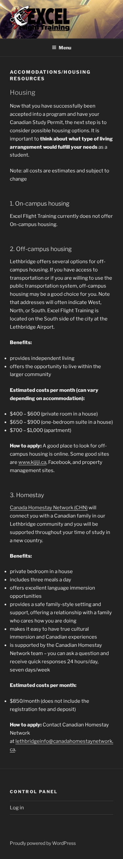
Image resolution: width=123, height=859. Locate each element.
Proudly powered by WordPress (43, 843)
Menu (65, 47)
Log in (17, 808)
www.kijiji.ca (32, 462)
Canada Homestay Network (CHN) (49, 508)
